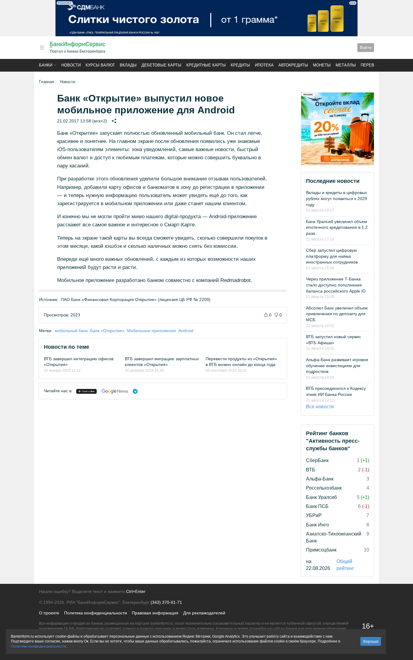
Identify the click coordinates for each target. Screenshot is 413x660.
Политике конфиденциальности (38, 646)
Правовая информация (155, 612)
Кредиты (240, 65)
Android (185, 330)
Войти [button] (366, 47)
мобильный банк (71, 330)
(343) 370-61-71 (166, 602)
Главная (46, 81)
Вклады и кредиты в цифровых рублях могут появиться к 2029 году (336, 198)
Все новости (320, 406)
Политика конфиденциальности (95, 612)
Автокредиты (293, 65)
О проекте (49, 612)
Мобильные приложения (151, 330)
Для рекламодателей (204, 612)
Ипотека (264, 65)
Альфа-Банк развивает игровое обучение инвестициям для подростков (337, 365)
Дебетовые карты (161, 65)
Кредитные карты (206, 65)
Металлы (346, 65)
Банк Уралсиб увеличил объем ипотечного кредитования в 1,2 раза (337, 227)
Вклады (128, 65)
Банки (45, 65)
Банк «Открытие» (107, 330)
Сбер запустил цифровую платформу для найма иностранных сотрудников (332, 256)
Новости (71, 65)
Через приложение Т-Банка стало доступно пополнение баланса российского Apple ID (336, 285)
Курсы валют (100, 65)
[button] (42, 47)
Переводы (372, 65)
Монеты (322, 65)
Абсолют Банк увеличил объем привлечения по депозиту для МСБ (337, 314)
